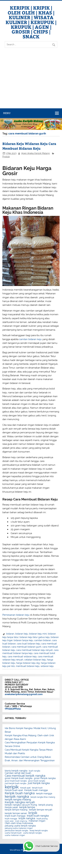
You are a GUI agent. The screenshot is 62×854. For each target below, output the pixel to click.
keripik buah (37, 788)
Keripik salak (11, 807)
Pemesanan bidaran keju (15, 614)
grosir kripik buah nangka (16, 781)
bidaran (10, 633)
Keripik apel (25, 788)
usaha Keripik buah (13, 833)
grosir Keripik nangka (45, 778)
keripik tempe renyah (40, 810)
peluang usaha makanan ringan (19, 828)
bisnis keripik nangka (16, 771)
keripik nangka (17, 796)
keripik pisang (45, 805)
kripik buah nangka (38, 816)
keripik (12, 787)
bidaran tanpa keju (23, 640)
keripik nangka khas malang (43, 797)
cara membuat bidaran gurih (26, 647)
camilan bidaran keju (30, 339)
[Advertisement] (31, 81)
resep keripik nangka (39, 831)
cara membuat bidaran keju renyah (34, 650)
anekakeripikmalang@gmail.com (24, 694)
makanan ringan (37, 821)
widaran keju (47, 666)
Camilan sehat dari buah (18, 773)
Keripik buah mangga (36, 790)
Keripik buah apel (14, 790)
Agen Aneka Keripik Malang (35, 153)
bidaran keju (21, 633)
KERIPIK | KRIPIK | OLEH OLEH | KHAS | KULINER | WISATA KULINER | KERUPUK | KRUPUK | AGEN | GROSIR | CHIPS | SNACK (31, 21)
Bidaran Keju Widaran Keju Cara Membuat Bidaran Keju (29, 146)
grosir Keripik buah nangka (18, 778)
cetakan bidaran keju (35, 659)
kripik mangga (11, 819)
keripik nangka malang (18, 799)
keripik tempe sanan (16, 813)
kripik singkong (21, 821)
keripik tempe (27, 807)
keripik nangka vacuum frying (21, 805)
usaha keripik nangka (32, 833)
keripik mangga (44, 794)
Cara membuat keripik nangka (25, 775)
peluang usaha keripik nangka (20, 826)
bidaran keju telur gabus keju (35, 637)
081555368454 (13, 708)
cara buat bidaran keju (28, 643)
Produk (6, 156)
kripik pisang (42, 819)
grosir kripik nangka (36, 781)
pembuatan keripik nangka (16, 831)
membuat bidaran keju (27, 666)
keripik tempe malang (16, 810)
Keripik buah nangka (20, 793)
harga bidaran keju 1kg (28, 663)
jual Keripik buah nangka (15, 783)
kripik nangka (27, 818)
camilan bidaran (42, 640)
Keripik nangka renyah (20, 802)
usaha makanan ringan (15, 835)
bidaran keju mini (38, 633)
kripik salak (9, 821)
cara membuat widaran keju (22, 656)
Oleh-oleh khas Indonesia (19, 823)
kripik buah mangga (15, 816)
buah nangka (34, 771)
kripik (32, 813)
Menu (6, 113)
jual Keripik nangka (39, 783)
